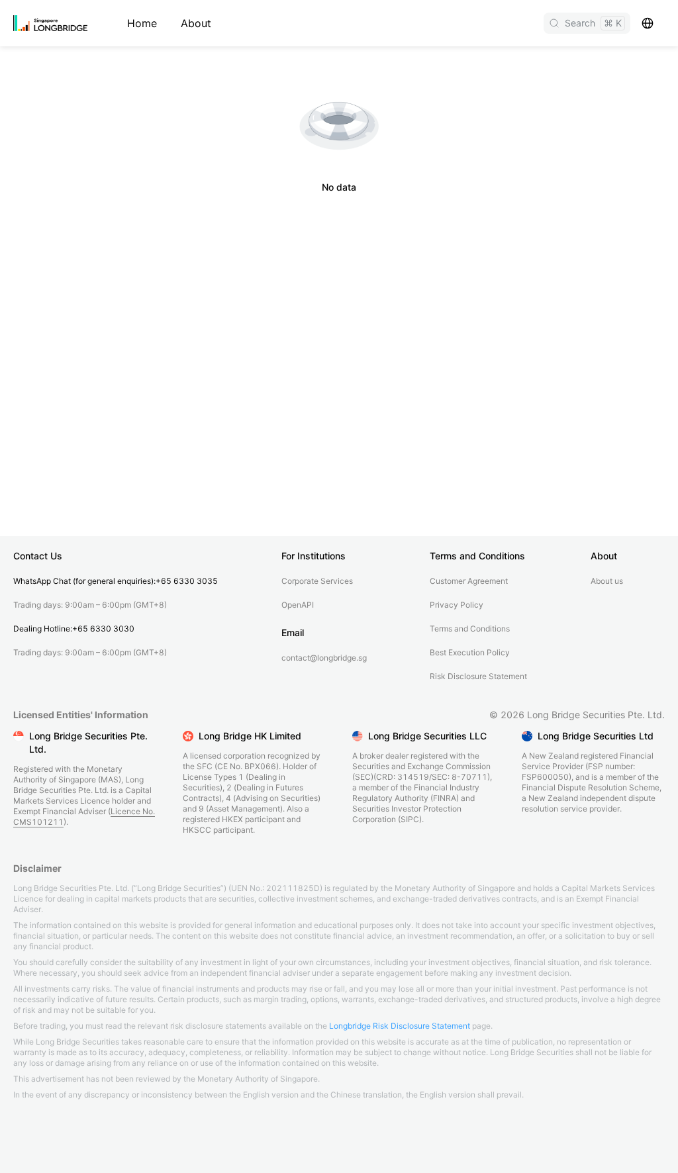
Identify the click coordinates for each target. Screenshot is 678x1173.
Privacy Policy (456, 605)
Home (142, 23)
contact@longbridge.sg (324, 658)
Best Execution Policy (470, 652)
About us (607, 581)
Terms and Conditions (470, 628)
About (196, 23)
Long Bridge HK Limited (250, 735)
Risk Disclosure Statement (478, 676)
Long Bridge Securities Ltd (596, 735)
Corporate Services (317, 581)
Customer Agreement (469, 581)
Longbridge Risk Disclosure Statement (399, 1026)
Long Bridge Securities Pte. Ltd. (88, 742)
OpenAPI (297, 605)
